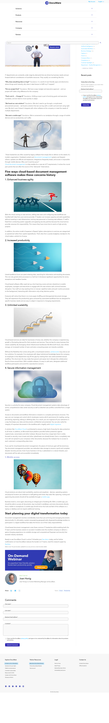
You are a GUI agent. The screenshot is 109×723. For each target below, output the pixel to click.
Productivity (67, 590)
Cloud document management (15, 164)
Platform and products (10, 668)
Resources (17, 28)
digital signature (55, 424)
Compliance (85, 60)
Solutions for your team (10, 666)
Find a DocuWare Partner (36, 666)
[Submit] (99, 49)
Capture (84, 53)
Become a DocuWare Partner (36, 663)
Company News (86, 58)
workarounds (55, 352)
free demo (45, 539)
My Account (33, 668)
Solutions (16, 15)
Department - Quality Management (91, 65)
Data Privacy (57, 665)
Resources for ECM (9, 672)
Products (16, 21)
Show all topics (88, 68)
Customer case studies (10, 670)
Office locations (83, 665)
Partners (16, 41)
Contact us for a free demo (11, 663)
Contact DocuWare (83, 663)
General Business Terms (60, 668)
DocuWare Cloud (20, 429)
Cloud (60, 590)
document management (42, 157)
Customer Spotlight (87, 62)
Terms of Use (57, 663)
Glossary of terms (9, 677)
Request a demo (53, 53)
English (100, 1)
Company (16, 34)
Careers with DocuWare (10, 675)
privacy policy (24, 638)
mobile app (46, 497)
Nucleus (7, 544)
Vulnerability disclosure (59, 670)
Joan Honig (25, 578)
